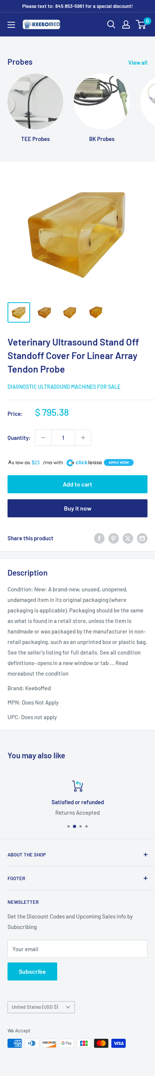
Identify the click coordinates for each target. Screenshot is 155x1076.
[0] (141, 24)
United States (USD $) (35, 1007)
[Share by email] (142, 538)
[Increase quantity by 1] (83, 438)
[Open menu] (11, 25)
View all (137, 62)
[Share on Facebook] (99, 538)
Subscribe (32, 971)
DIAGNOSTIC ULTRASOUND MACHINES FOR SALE (64, 386)
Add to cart (77, 484)
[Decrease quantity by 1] (43, 438)
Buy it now (77, 508)
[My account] (126, 24)
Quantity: (19, 437)
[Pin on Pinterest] (113, 538)
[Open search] (111, 24)
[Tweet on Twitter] (128, 538)
